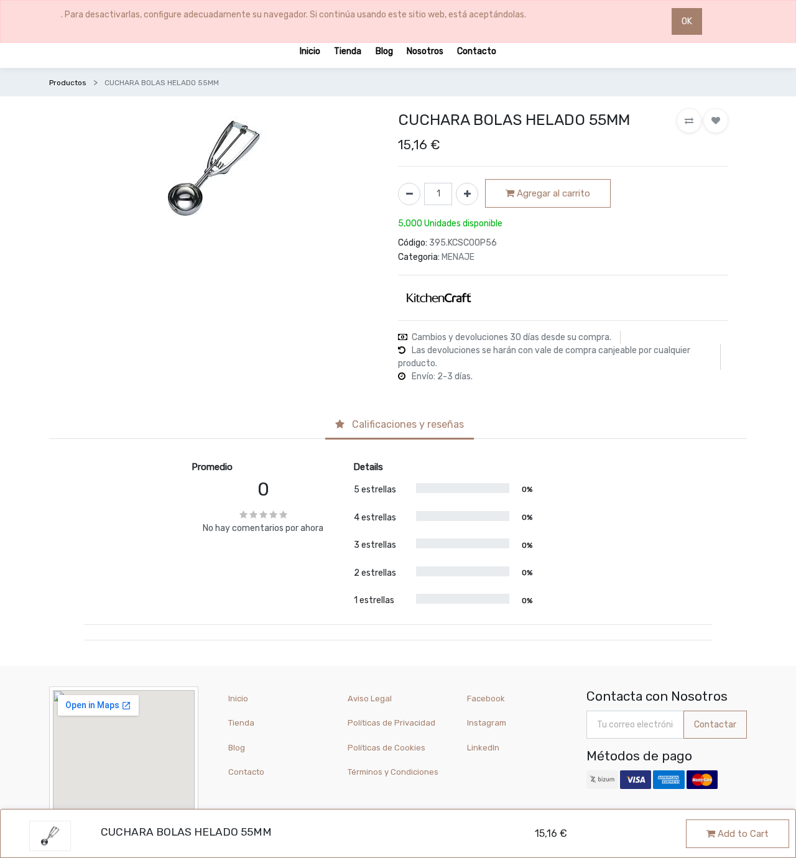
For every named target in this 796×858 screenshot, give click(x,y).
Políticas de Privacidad (391, 722)
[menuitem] (310, 51)
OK (687, 21)
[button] (689, 120)
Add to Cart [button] (742, 833)
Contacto (246, 772)
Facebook (486, 698)
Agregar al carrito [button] (552, 193)
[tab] (399, 425)
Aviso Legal (370, 698)
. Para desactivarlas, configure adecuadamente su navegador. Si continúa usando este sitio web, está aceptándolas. (293, 14)
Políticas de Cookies (386, 747)
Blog (236, 747)
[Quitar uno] (409, 194)
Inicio (238, 698)
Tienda (241, 722)
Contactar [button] (715, 724)
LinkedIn (484, 747)
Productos (67, 82)
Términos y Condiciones (393, 772)
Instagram (486, 722)
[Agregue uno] (467, 194)
